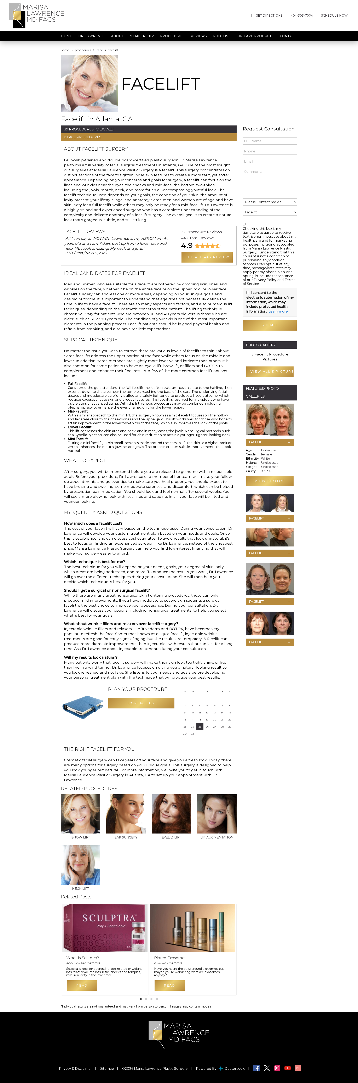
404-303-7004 (302, 15)
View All (104, 129)
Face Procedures (84, 137)
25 (199, 726)
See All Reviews (209, 257)
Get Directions (269, 15)
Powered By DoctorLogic (220, 1069)
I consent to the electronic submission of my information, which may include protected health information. (270, 302)
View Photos (270, 481)
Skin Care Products (254, 36)
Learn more (278, 311)
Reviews (199, 36)
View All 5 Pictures (272, 372)
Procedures (172, 36)
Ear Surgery (126, 837)
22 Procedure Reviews (201, 232)
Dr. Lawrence (91, 36)
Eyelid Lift (171, 837)
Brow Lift (80, 837)
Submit (270, 325)
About (117, 36)
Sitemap (107, 1069)
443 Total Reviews (197, 238)
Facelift (256, 442)
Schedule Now (334, 15)
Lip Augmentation (216, 837)
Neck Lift (80, 889)
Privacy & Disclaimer (75, 1069)
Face (100, 50)
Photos (220, 36)
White (265, 458)
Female (266, 454)
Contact (288, 36)
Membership (142, 36)
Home (66, 36)
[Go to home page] (59, 15)
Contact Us (141, 703)
